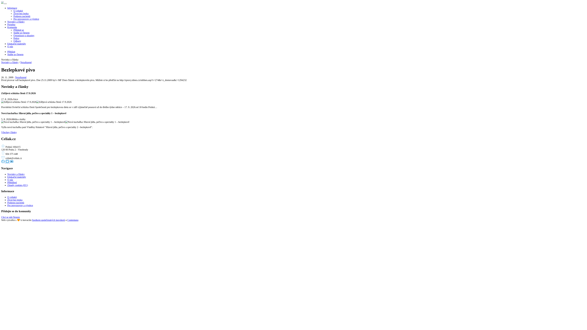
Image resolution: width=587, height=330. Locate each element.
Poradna (11, 24)
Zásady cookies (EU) (17, 185)
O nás (10, 46)
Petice (16, 38)
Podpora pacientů (21, 16)
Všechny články (9, 132)
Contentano (72, 220)
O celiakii (18, 10)
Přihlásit (11, 51)
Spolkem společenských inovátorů (48, 220)
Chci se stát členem (10, 217)
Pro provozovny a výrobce (26, 19)
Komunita (12, 27)
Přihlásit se (18, 30)
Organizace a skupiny (23, 35)
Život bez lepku (21, 13)
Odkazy (17, 41)
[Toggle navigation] (5, 3)
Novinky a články (16, 21)
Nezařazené (26, 62)
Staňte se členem (21, 32)
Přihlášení (12, 182)
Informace (12, 8)
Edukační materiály (16, 43)
